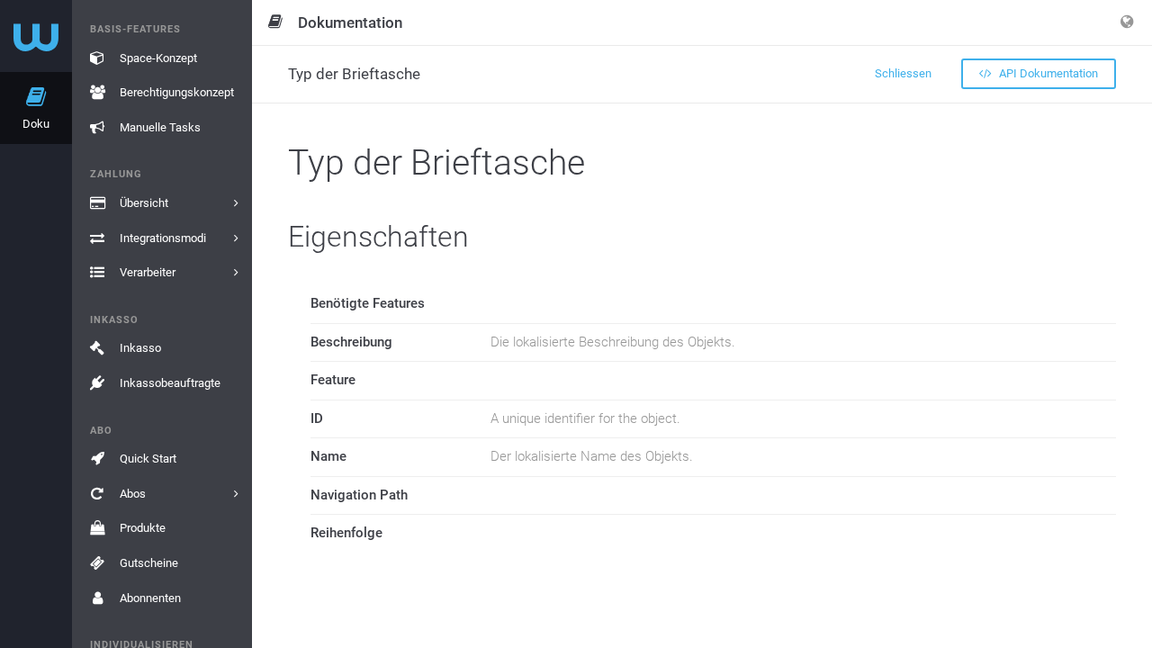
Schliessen (903, 73)
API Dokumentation (1047, 73)
